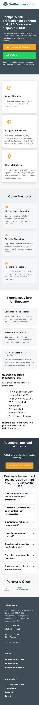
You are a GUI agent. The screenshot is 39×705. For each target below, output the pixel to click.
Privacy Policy (10, 688)
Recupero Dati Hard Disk (14, 659)
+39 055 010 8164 (12, 626)
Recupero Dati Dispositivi (14, 667)
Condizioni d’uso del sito (14, 684)
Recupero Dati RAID (12, 663)
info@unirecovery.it (12, 629)
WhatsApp (11, 55)
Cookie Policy (10, 692)
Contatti (8, 696)
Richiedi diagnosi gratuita (18, 47)
